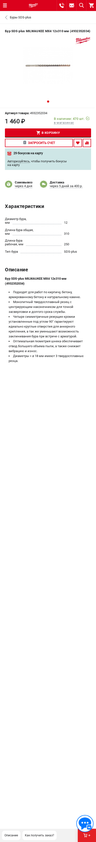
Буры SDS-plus (20, 17)
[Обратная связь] (85, 823)
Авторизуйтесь (18, 161)
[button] (48, 101)
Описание (11, 835)
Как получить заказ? (39, 835)
